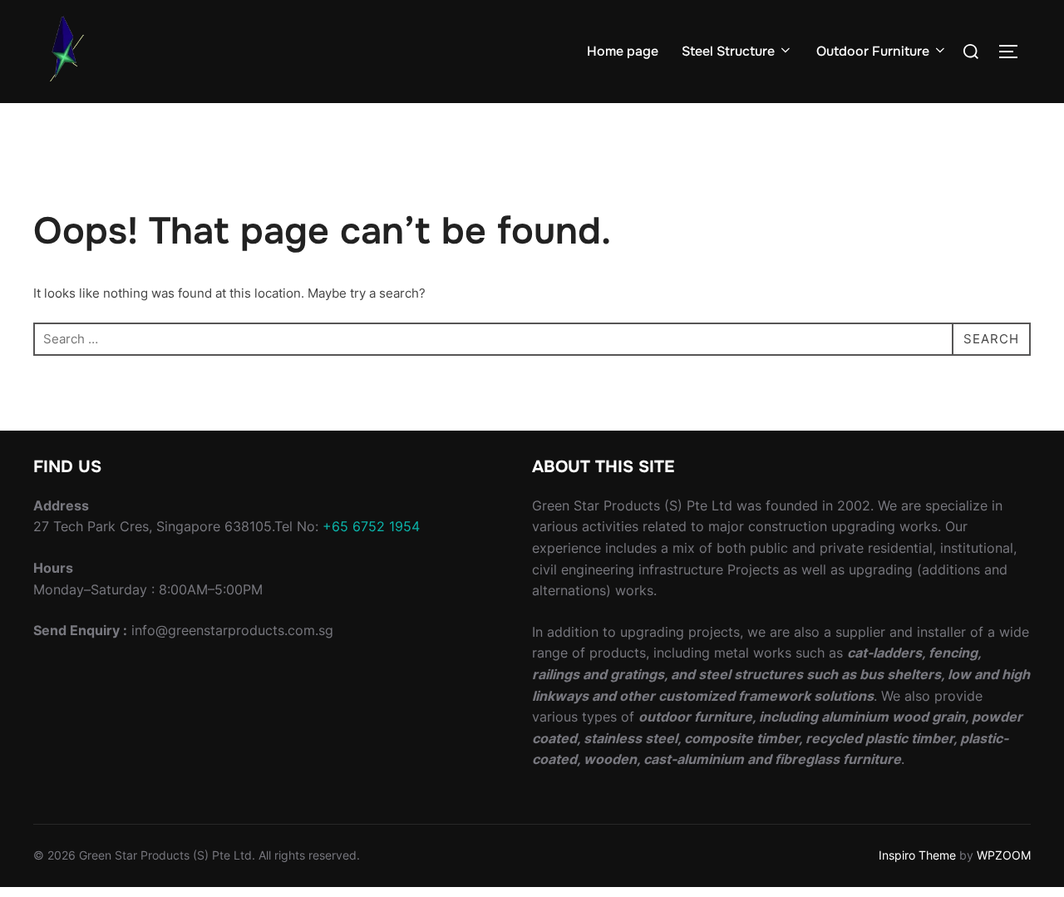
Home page (622, 51)
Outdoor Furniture (872, 51)
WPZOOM (1004, 855)
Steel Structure (728, 51)
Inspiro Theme (917, 855)
